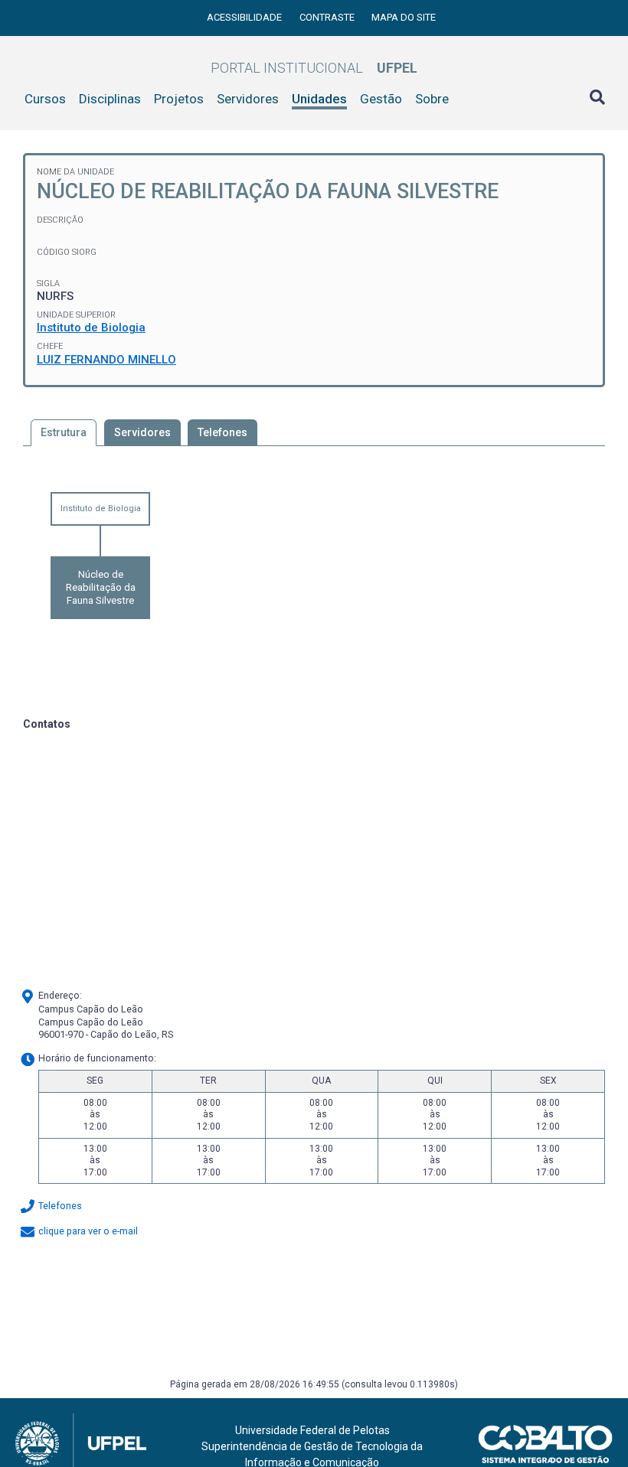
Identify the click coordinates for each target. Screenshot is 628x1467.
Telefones (222, 432)
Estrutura (64, 432)
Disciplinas (110, 98)
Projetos (179, 98)
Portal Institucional (314, 68)
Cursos (45, 98)
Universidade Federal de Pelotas (312, 1430)
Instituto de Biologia (91, 327)
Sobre (432, 98)
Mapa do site (403, 17)
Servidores (248, 98)
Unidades (319, 98)
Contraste (328, 17)
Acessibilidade (245, 17)
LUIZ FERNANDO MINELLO (106, 360)
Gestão (381, 98)
